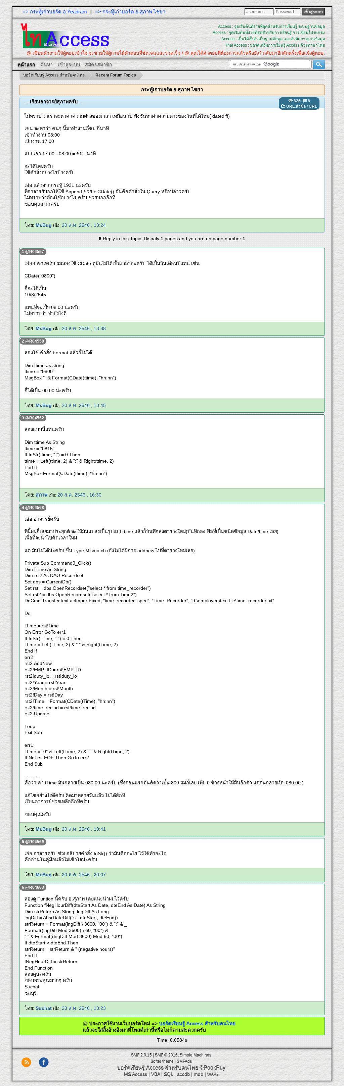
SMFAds (184, 1061)
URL (313, 106)
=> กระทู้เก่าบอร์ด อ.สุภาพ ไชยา (130, 11)
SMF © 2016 (166, 1055)
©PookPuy (212, 1067)
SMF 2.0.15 (141, 1055)
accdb (183, 1074)
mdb (198, 1074)
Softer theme (162, 1061)
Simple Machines (195, 1055)
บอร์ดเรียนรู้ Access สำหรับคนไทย (175, 1023)
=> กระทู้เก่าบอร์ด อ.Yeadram (55, 11)
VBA (155, 1074)
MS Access (135, 1074)
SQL (168, 1074)
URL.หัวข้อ (296, 106)
